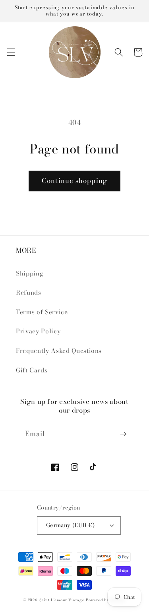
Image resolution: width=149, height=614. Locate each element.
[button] (10, 52)
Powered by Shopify (106, 600)
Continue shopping (74, 180)
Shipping (29, 273)
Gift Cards (32, 370)
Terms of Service (42, 312)
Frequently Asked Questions (59, 350)
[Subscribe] (123, 434)
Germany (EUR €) (70, 525)
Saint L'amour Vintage (61, 600)
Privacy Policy (38, 331)
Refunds (28, 292)
